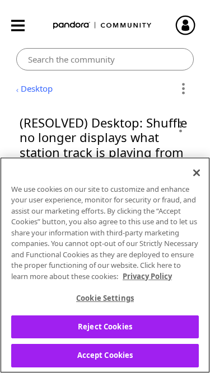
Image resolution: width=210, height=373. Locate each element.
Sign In (190, 25)
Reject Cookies (105, 327)
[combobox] (105, 59)
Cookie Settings (105, 298)
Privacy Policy (147, 276)
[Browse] (23, 25)
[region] (105, 265)
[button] (180, 126)
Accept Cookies (105, 355)
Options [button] (183, 89)
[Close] (196, 172)
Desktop (37, 88)
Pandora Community (102, 25)
